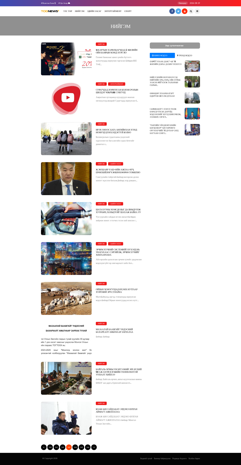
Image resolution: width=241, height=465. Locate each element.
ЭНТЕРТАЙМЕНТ (112, 11)
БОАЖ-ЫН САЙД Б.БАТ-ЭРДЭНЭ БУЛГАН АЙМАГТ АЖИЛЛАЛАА (116, 410)
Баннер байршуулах (162, 458)
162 (62, 447)
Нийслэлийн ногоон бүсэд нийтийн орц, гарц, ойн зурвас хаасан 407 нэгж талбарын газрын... (165, 81)
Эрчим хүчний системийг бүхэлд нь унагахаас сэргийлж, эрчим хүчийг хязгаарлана (118, 252)
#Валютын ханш (48, 3)
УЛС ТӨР (67, 11)
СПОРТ (128, 11)
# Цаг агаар (63, 3)
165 (81, 447)
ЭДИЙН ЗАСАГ (94, 11)
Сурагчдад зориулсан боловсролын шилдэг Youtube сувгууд (117, 91)
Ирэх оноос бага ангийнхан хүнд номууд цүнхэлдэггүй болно (116, 131)
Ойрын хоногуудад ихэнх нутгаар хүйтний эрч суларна (117, 291)
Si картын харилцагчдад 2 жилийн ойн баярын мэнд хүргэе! (117, 51)
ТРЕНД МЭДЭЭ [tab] (185, 55)
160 (50, 447)
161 (56, 447)
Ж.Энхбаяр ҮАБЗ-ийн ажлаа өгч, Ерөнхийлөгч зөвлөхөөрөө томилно (118, 171)
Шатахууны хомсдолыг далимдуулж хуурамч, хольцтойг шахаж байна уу (118, 211)
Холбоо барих (194, 458)
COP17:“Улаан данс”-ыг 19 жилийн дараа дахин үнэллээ (165, 63)
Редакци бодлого (179, 458)
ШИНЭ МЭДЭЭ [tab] (160, 55)
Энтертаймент (116, 84)
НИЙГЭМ (79, 11)
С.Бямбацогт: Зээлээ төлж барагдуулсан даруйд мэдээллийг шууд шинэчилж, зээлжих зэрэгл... (165, 113)
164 (75, 447)
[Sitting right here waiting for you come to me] (192, 66)
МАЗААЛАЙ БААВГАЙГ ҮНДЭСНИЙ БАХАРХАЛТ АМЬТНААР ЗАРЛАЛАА (114, 331)
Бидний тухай (146, 458)
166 (87, 447)
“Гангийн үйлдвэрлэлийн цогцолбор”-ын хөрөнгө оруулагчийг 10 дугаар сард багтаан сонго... (164, 129)
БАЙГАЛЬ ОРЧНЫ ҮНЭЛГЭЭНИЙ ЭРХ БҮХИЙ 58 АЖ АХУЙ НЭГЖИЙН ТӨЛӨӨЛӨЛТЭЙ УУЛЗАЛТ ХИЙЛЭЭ (119, 372)
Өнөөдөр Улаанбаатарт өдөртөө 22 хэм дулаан (162, 94)
